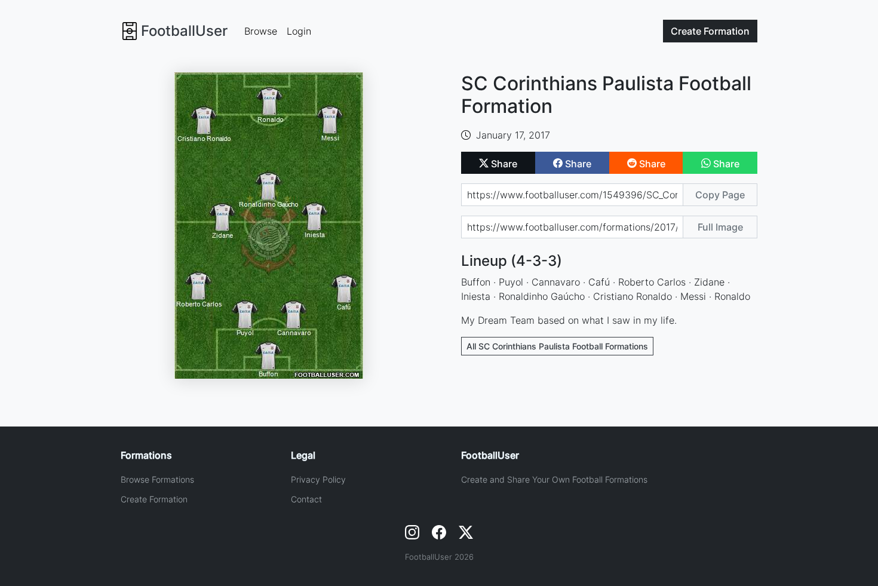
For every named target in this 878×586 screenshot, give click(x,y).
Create (710, 31)
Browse (260, 31)
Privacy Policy (318, 479)
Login (299, 31)
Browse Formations (157, 479)
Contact (306, 499)
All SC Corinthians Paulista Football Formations (557, 346)
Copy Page (720, 195)
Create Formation (154, 499)
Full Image (720, 227)
